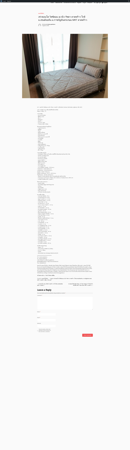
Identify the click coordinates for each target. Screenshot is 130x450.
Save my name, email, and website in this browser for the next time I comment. (45, 330)
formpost (89, 2)
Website (39, 323)
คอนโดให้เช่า (41, 13)
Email (38, 317)
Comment (39, 295)
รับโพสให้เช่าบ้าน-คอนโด (70, 2)
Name (39, 311)
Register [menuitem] (9, 1)
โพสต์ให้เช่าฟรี (58, 2)
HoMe (52, 2)
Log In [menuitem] (4, 1)
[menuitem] (1, 1)
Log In (84, 2)
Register (79, 2)
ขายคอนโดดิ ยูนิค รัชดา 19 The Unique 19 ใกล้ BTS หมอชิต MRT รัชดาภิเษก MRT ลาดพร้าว (80, 284)
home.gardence (51, 24)
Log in (99, 2)
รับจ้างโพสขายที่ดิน (50, 275)
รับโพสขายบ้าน (40, 275)
